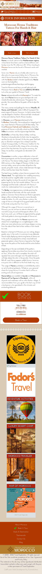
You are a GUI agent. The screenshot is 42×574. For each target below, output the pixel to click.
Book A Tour (23, 528)
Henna (25, 95)
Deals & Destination (20, 532)
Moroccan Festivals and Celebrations (18, 127)
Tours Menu (9, 11)
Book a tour (12, 53)
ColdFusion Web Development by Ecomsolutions (21, 569)
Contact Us (21, 539)
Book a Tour (18, 90)
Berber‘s (10, 80)
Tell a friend (30, 53)
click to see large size (21, 515)
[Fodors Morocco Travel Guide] (21, 395)
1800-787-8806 (19, 9)
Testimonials (21, 535)
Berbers (6, 122)
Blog (21, 542)
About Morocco (21, 525)
